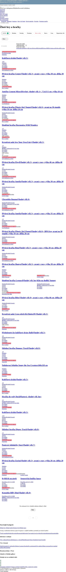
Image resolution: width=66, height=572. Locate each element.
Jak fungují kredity (41, 540)
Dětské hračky (9, 528)
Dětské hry (3, 528)
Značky (13, 546)
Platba (23, 540)
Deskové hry (16, 528)
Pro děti (2, 22)
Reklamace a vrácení (17, 540)
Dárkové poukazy (19, 546)
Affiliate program (46, 546)
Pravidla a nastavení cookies (30, 567)
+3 (4, 326)
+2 (2, 154)
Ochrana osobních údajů (17, 567)
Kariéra (26, 546)
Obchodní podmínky (5, 567)
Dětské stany (23, 528)
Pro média (39, 546)
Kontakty (6, 546)
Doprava (9, 540)
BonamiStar (7, 547)
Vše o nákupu (3, 540)
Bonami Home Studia (30, 540)
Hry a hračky (6, 22)
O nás (9, 546)
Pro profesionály (32, 546)
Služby (2, 546)
